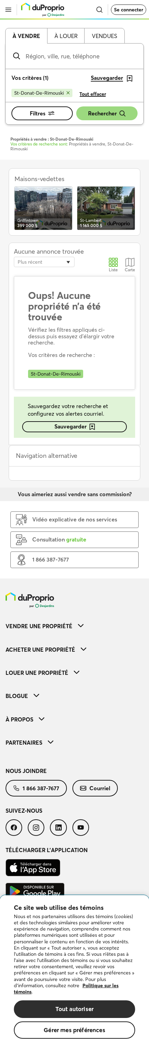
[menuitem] (74, 626)
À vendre (26, 35)
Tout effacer (92, 94)
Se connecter (128, 10)
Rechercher (102, 113)
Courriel (99, 788)
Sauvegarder (70, 426)
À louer (66, 35)
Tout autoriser (74, 1008)
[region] (74, 971)
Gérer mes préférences (74, 1030)
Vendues (104, 35)
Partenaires (24, 742)
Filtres (37, 113)
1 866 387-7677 (41, 788)
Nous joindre (26, 770)
